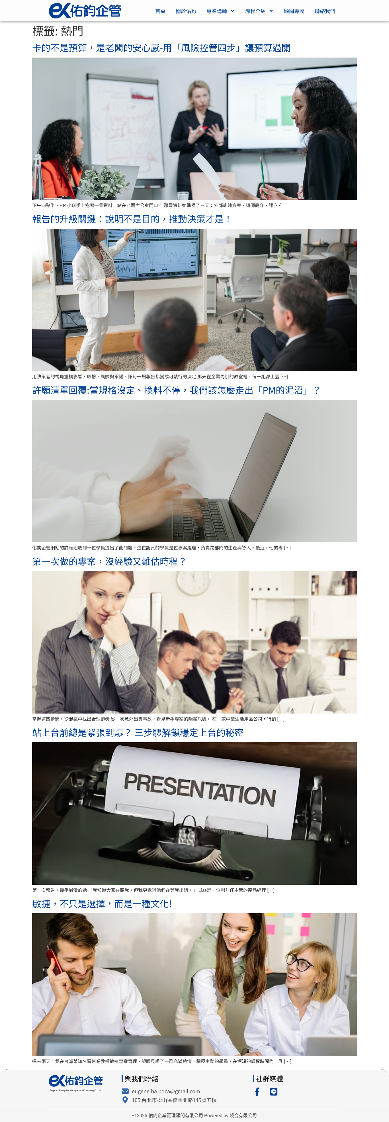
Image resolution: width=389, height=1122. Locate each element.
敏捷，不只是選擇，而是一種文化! (102, 903)
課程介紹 (255, 11)
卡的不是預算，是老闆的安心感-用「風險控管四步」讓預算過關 (161, 47)
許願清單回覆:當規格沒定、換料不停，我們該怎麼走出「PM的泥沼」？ (176, 389)
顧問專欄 (294, 11)
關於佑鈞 (186, 11)
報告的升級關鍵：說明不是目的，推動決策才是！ (132, 218)
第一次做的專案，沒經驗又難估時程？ (109, 560)
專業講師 (216, 11)
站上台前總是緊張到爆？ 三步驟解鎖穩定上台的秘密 (138, 732)
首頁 (160, 11)
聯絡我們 (325, 11)
